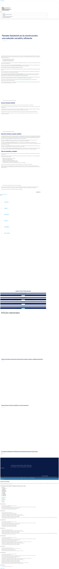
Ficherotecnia (6, 214)
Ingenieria (6, 208)
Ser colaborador (14, 466)
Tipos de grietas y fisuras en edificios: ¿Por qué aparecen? (15, 405)
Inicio (4, 13)
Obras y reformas (7, 233)
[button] (24, 11)
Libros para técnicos (5, 10)
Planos (4, 15)
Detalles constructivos (7, 14)
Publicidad (4, 494)
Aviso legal (18, 466)
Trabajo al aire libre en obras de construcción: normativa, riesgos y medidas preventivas (22, 359)
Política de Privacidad (23, 466)
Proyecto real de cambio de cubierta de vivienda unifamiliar (19, 79)
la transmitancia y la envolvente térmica (21, 75)
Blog (11, 466)
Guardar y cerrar (2, 568)
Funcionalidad (5, 491)
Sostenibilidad (6, 226)
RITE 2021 (25, 465)
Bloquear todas (5, 488)
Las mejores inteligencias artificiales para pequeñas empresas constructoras (19, 451)
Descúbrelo (23, 295)
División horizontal (28, 465)
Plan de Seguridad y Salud (19, 465)
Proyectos (6, 220)
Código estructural (13, 465)
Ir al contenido (2, 0)
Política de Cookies (29, 466)
